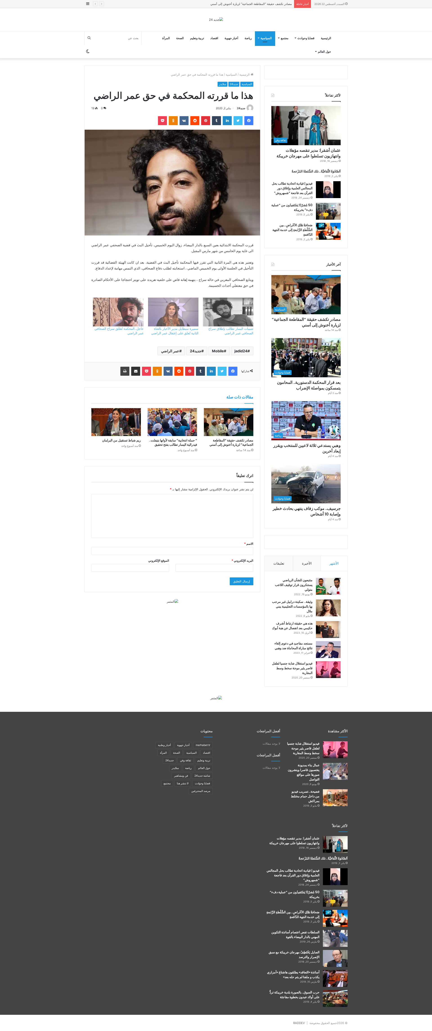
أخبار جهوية (231, 38)
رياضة (248, 38)
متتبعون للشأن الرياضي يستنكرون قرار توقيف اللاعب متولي (294, 585)
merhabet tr (203, 745)
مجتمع (284, 38)
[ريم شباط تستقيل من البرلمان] (116, 422)
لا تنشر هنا (183, 783)
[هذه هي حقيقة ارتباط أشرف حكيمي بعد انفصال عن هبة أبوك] (328, 629)
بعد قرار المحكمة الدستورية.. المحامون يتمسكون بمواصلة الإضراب (250, 4)
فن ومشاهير (181, 775)
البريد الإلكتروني (242, 560)
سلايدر (222, 84)
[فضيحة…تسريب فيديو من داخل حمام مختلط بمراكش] (335, 797)
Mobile (218, 351)
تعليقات (278, 563)
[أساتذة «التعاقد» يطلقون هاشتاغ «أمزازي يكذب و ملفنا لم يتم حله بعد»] (335, 978)
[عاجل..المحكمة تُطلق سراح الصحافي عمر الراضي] (118, 312)
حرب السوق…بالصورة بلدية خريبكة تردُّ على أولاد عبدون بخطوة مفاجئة (295, 994)
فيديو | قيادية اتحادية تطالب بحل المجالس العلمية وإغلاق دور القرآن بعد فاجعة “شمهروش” (292, 188)
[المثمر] (172, 601)
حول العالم (324, 51)
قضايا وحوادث (305, 38)
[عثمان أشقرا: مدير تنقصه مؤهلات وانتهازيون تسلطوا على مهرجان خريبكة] (335, 844)
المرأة (166, 38)
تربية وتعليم (197, 38)
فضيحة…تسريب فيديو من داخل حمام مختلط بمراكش (305, 796)
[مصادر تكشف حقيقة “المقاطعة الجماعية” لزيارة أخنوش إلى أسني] (228, 422)
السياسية (266, 38)
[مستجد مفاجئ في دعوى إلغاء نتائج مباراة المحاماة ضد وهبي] (328, 649)
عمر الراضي (170, 351)
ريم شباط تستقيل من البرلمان (121, 440)
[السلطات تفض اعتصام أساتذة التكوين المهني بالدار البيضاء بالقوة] (335, 938)
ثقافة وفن (185, 760)
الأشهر (334, 563)
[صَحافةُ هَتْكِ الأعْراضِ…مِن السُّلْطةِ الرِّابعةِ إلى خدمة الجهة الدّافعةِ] (328, 231)
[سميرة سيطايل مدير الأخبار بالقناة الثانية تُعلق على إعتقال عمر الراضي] (173, 312)
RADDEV (299, 1023)
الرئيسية (326, 38)
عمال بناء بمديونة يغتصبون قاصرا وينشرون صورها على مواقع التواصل (304, 772)
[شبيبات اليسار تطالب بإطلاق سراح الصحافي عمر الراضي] (228, 312)
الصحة (180, 38)
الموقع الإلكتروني (158, 560)
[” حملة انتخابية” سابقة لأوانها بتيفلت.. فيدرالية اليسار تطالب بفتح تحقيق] (172, 422)
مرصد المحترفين (200, 791)
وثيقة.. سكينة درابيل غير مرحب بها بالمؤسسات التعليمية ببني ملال (292, 606)
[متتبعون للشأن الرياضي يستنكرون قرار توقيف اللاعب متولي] (328, 586)
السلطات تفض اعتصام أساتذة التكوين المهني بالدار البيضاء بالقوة (295, 934)
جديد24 (234, 84)
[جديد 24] (216, 19)
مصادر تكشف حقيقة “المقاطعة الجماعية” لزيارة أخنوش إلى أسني (231, 442)
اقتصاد (214, 38)
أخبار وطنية (164, 745)
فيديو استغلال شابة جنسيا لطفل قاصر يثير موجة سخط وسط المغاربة (292, 668)
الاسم (248, 543)
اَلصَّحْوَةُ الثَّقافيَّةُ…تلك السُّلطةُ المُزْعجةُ (316, 171)
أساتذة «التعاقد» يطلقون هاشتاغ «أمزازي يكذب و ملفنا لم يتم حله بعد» (293, 974)
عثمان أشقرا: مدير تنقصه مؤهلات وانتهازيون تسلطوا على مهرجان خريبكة (309, 153)
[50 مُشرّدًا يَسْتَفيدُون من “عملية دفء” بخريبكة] (328, 211)
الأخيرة (307, 563)
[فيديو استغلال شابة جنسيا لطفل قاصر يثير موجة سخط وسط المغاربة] (328, 669)
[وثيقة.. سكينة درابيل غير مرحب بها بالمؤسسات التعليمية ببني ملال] (328, 607)
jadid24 (241, 351)
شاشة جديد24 (202, 775)
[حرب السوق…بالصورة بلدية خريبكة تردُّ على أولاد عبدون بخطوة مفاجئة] (335, 998)
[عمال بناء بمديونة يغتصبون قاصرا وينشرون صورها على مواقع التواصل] (335, 771)
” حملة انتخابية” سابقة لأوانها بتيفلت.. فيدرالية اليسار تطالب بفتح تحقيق (173, 442)
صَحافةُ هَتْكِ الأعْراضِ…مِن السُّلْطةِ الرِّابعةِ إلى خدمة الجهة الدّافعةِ (292, 230)
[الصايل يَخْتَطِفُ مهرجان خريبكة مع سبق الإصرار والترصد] (335, 958)
